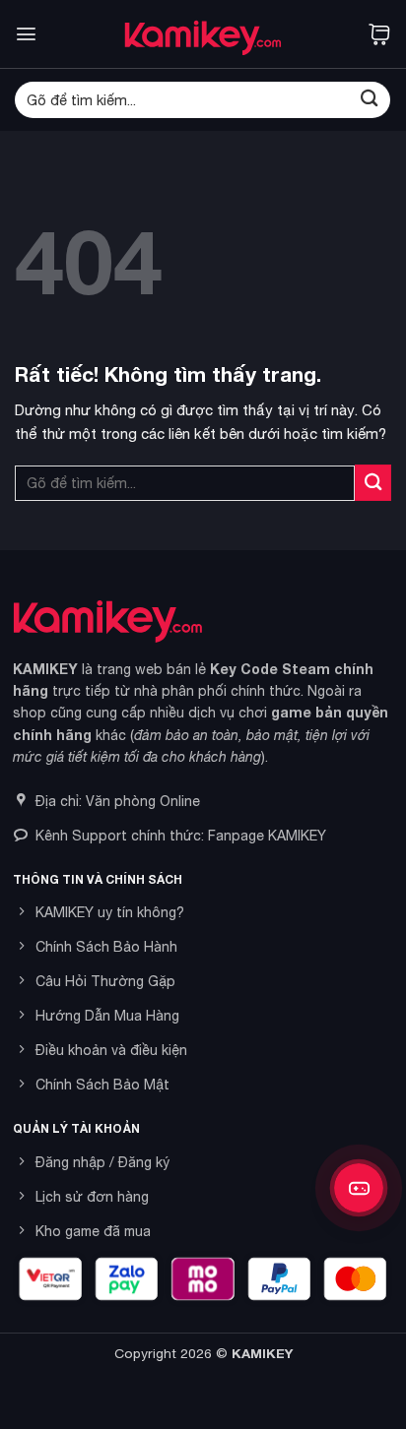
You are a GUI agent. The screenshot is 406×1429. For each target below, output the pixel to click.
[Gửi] (369, 100)
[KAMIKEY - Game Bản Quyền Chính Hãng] (203, 34)
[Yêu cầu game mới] (358, 1187)
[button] (26, 34)
